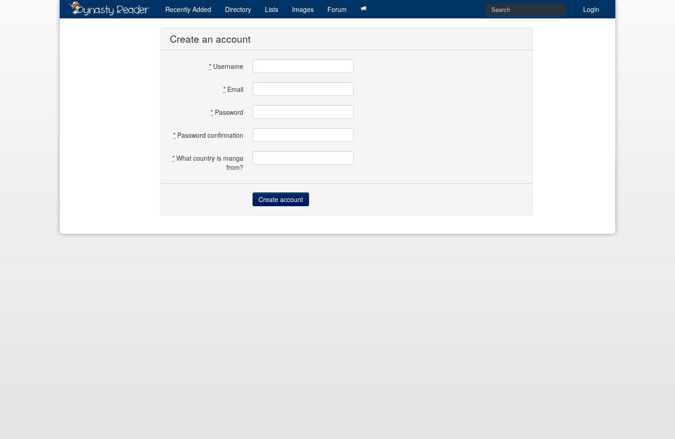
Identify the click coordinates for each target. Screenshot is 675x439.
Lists (271, 9)
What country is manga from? (207, 162)
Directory (238, 9)
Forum (337, 9)
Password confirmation (208, 135)
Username (226, 66)
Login (591, 9)
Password (227, 112)
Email (233, 89)
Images (303, 9)
